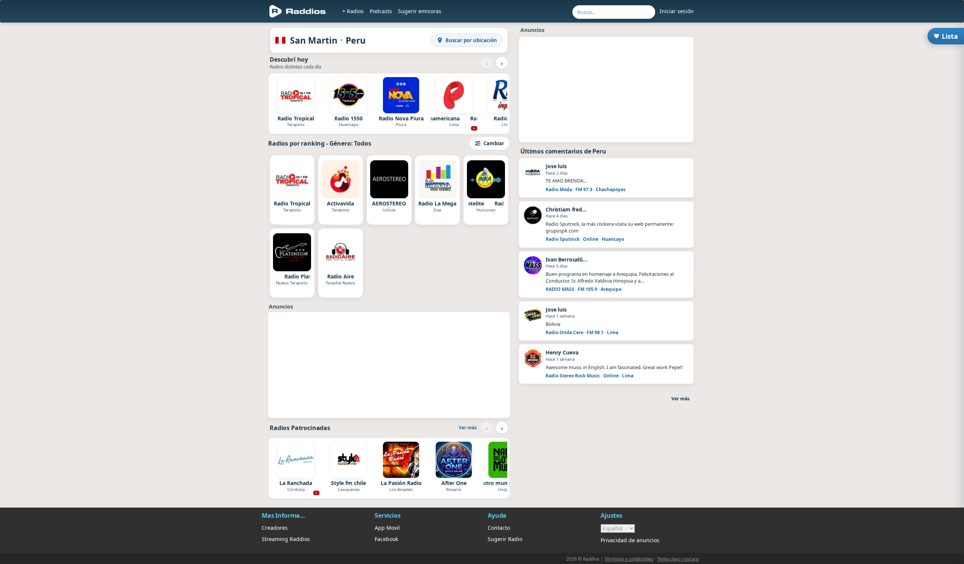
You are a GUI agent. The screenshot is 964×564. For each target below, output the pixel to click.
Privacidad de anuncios (630, 540)
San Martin (313, 40)
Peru (356, 40)
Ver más (468, 427)
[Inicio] (298, 11)
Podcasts (381, 11)
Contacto (499, 527)
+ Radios (353, 11)
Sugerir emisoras (419, 11)
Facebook (386, 539)
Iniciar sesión (677, 11)
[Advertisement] (227, 140)
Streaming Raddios (286, 539)
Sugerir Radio (505, 539)
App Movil (387, 527)
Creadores (275, 527)
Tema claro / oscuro (678, 559)
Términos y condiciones (628, 559)
